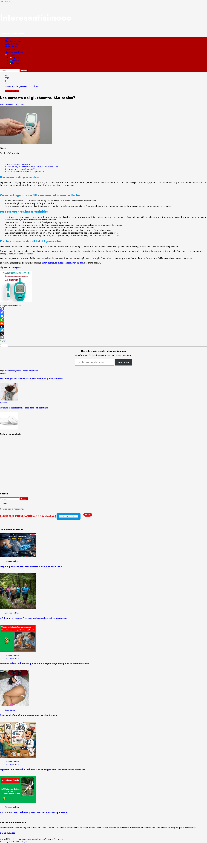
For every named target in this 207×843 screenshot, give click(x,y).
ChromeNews (44, 839)
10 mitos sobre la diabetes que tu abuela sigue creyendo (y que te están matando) (44, 663)
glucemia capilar (21, 370)
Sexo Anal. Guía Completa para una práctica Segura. (29, 715)
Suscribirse (123, 362)
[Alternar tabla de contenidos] (2, 159)
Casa (7, 38)
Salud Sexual (11, 46)
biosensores (10, 370)
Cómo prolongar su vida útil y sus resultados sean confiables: (32, 167)
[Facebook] (103, 308)
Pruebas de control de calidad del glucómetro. (25, 171)
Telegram (16, 267)
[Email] (103, 337)
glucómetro (33, 370)
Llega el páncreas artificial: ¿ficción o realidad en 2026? (31, 566)
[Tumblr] (103, 326)
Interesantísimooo (35, 17)
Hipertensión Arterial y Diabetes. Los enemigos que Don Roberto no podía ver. (43, 769)
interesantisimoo (6, 104)
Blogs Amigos (7, 833)
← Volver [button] (4, 503)
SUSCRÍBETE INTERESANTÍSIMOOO (28, 516)
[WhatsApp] (103, 319)
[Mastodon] (103, 312)
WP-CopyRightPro (22, 842)
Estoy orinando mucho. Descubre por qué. (63, 262)
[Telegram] (103, 330)
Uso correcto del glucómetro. (18, 164)
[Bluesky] (103, 316)
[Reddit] (103, 323)
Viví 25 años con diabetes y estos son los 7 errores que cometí (34, 812)
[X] (103, 334)
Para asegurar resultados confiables (21, 169)
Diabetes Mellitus (13, 41)
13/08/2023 (18, 104)
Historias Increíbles (14, 52)
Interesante (10, 49)
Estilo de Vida (11, 44)
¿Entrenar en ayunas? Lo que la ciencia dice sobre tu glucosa (33, 618)
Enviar (87, 514)
